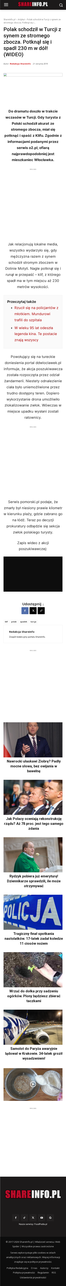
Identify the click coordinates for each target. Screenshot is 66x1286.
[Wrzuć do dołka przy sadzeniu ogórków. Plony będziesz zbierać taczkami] (33, 969)
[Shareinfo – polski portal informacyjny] (33, 1194)
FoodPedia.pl (40, 1224)
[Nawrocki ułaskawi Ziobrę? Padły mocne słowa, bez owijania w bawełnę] (33, 739)
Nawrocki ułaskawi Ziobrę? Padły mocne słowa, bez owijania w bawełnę (34, 766)
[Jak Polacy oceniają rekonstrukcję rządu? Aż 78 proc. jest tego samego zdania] (33, 797)
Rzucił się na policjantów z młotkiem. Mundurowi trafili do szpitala (36, 314)
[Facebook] (25, 610)
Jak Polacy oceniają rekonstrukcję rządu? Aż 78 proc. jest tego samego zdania (33, 824)
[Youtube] (41, 1217)
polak (14, 621)
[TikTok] (24, 1217)
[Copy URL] (41, 610)
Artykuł (21, 19)
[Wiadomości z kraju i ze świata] (33, 4)
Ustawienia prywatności (33, 1277)
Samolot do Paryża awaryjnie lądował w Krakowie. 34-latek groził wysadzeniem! (33, 1053)
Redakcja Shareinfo (20, 63)
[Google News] (50, 1217)
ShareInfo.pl (9, 19)
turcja (33, 621)
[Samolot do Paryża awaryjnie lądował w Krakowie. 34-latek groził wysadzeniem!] (33, 1027)
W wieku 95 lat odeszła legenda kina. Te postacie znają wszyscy (35, 334)
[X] (33, 610)
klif (6, 621)
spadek (23, 621)
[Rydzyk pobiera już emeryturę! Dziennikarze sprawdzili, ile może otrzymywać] (33, 854)
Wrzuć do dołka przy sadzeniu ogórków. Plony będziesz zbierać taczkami (33, 996)
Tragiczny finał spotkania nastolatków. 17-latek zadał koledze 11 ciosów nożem (34, 939)
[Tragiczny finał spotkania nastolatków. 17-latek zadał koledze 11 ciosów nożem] (33, 912)
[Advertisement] (33, 204)
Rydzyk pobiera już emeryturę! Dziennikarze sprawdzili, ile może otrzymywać (34, 881)
